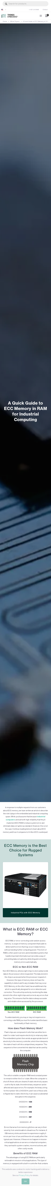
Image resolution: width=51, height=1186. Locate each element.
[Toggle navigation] (40, 15)
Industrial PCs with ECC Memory (25, 912)
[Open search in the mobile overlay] (25, 3)
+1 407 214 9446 (34, 9)
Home (5, 21)
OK (25, 1181)
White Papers (15, 21)
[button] (3, 9)
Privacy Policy (24, 1175)
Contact (45, 9)
